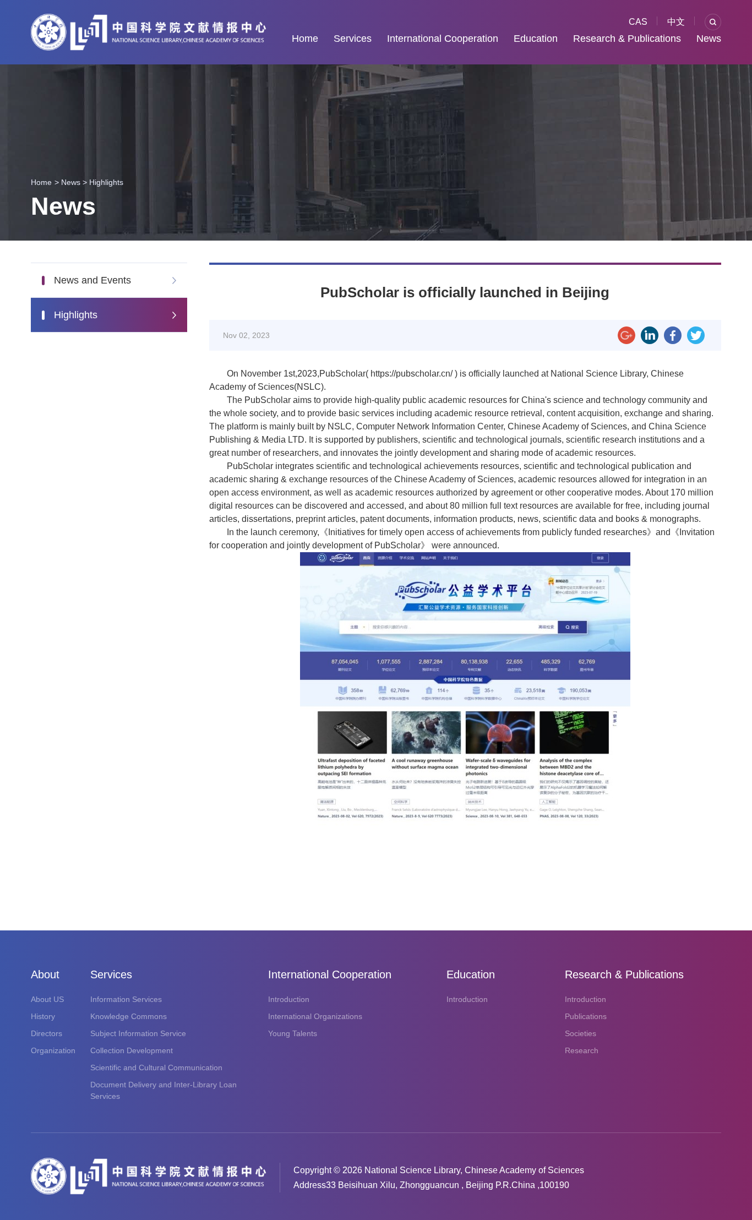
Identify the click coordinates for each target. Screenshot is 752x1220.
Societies (580, 1033)
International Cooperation (442, 38)
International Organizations (315, 1016)
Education (536, 38)
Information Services (126, 999)
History (43, 1016)
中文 (676, 21)
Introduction (288, 999)
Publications (586, 1016)
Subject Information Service (138, 1033)
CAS (638, 21)
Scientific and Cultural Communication (156, 1067)
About (45, 974)
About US (47, 999)
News (708, 38)
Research (581, 1050)
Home (305, 38)
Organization (53, 1050)
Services (353, 38)
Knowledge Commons (128, 1016)
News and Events (92, 280)
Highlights (106, 182)
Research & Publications (627, 38)
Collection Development (131, 1050)
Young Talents (292, 1033)
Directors (46, 1033)
